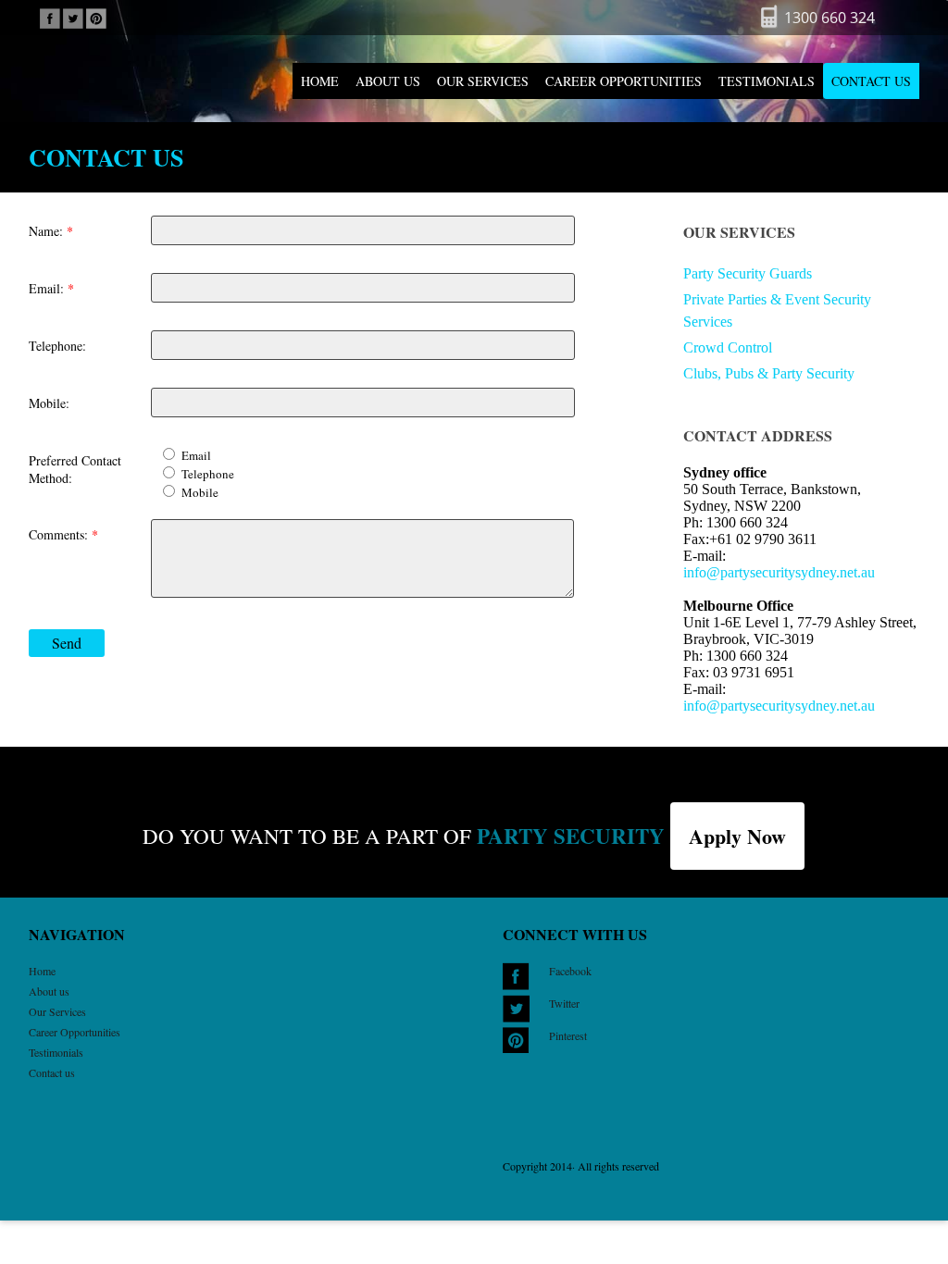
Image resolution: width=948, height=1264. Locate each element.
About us (388, 81)
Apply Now (737, 836)
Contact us (871, 81)
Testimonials (766, 81)
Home (320, 81)
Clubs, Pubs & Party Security (768, 373)
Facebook (570, 970)
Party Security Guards (747, 273)
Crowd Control (727, 347)
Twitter (564, 1003)
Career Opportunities (623, 81)
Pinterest (568, 1035)
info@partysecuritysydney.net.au (779, 572)
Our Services (483, 81)
